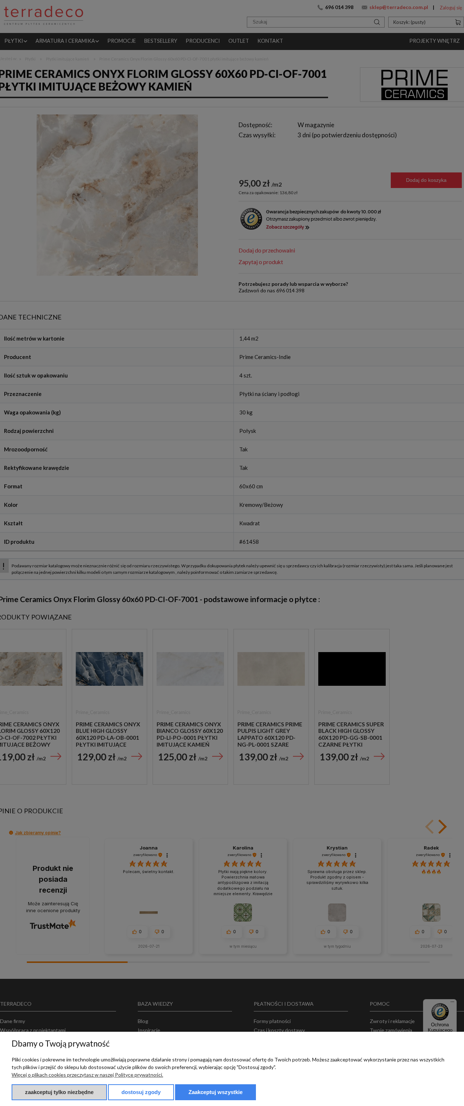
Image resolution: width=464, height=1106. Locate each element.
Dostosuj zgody (141, 1092)
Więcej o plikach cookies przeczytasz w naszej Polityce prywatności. (87, 1075)
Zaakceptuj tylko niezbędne (59, 1092)
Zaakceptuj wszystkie (215, 1092)
